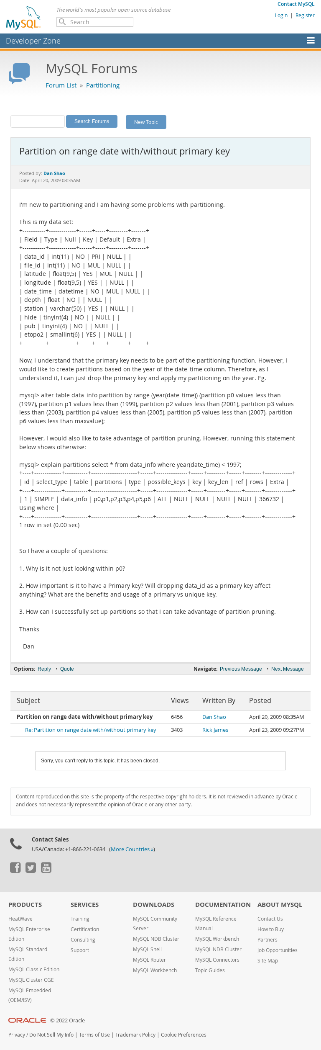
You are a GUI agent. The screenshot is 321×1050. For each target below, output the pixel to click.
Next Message (287, 669)
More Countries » (132, 849)
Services (85, 904)
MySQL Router (149, 960)
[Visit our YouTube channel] (46, 871)
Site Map (267, 960)
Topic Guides (210, 970)
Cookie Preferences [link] (183, 1035)
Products (25, 904)
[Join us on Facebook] (15, 871)
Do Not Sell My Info (51, 1035)
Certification (85, 929)
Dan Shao (214, 717)
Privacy (16, 1035)
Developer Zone (33, 41)
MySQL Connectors (217, 960)
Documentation (223, 904)
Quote (67, 669)
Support (80, 950)
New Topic (146, 121)
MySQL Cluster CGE (31, 980)
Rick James (215, 729)
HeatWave (20, 919)
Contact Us (270, 919)
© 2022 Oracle (67, 1020)
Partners (267, 940)
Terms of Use (94, 1035)
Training (80, 919)
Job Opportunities (277, 950)
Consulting (83, 940)
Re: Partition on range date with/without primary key (90, 729)
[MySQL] (24, 17)
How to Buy (270, 929)
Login (281, 15)
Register (305, 15)
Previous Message (241, 669)
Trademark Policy (135, 1035)
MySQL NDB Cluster (156, 939)
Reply (44, 669)
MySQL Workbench (155, 970)
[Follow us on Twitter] (30, 871)
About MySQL (279, 904)
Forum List (61, 85)
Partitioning (103, 85)
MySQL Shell (147, 949)
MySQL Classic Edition (33, 969)
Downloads (153, 904)
